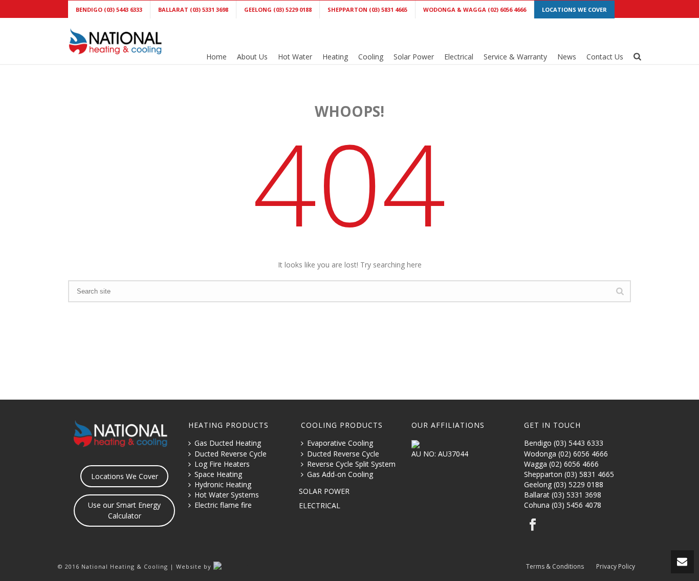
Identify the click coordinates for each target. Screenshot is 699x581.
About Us (252, 56)
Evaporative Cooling (340, 443)
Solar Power (414, 56)
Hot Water (295, 56)
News (566, 56)
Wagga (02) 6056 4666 (561, 464)
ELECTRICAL (319, 505)
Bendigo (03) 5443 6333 (563, 443)
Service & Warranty (515, 56)
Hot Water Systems (226, 495)
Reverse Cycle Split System (351, 464)
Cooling (370, 56)
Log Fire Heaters (222, 464)
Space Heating (218, 474)
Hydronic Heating (222, 484)
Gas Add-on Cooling (340, 474)
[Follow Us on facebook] (533, 525)
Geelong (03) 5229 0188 (563, 484)
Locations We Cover (124, 476)
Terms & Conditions (555, 567)
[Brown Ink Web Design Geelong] (233, 566)
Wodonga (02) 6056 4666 (566, 454)
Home (216, 56)
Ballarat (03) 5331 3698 (562, 495)
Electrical (458, 56)
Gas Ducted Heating (227, 443)
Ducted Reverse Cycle (230, 454)
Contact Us (604, 56)
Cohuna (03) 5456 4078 (562, 505)
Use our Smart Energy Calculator (124, 510)
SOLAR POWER (324, 491)
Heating (335, 56)
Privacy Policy (615, 567)
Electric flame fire (223, 505)
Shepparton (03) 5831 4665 (569, 474)
